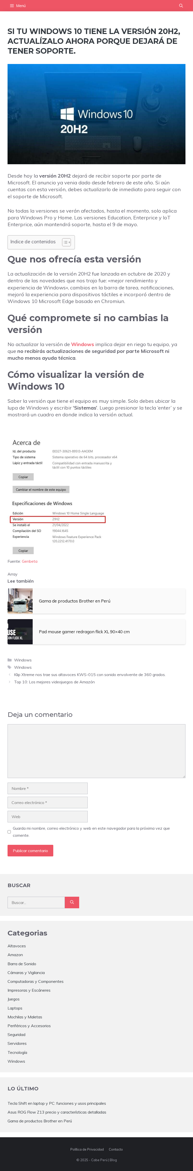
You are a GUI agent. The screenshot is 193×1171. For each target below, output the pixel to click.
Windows (82, 344)
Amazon (15, 954)
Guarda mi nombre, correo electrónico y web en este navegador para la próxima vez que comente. (91, 832)
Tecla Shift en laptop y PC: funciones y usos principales (57, 1103)
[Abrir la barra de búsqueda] (181, 5)
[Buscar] (72, 902)
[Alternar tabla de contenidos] (64, 242)
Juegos (14, 998)
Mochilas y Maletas (25, 1016)
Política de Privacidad (87, 1149)
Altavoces (17, 945)
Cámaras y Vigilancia (26, 972)
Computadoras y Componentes (36, 981)
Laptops (15, 1008)
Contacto (116, 1149)
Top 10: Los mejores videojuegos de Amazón (54, 681)
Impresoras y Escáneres (29, 990)
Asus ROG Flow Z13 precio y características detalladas (57, 1112)
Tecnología (17, 1052)
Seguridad (16, 1034)
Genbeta (29, 561)
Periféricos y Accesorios (29, 1025)
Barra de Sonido (22, 963)
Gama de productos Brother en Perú (40, 1120)
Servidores (17, 1043)
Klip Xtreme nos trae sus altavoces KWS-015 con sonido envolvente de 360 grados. (90, 674)
